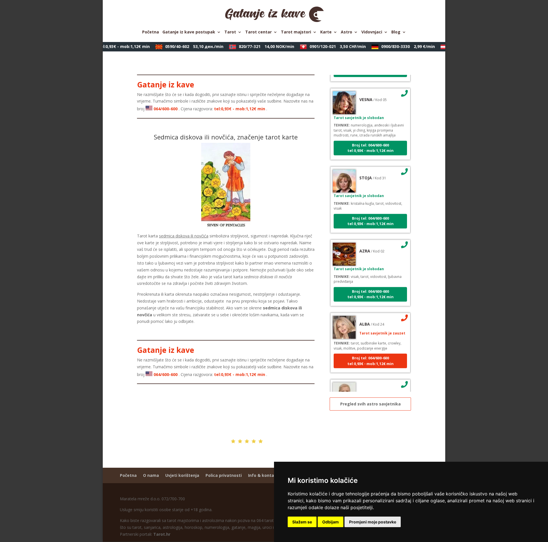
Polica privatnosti (224, 475)
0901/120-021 (333, 46)
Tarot (230, 32)
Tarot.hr (161, 534)
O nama (151, 475)
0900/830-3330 (403, 46)
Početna (150, 32)
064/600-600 (105, 46)
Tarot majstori (296, 32)
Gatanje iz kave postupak (188, 32)
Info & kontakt (263, 475)
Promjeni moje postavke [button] (372, 521)
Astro (346, 32)
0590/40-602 (190, 46)
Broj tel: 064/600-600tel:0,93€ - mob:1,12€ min (370, 142)
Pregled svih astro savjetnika (370, 404)
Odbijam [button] (330, 521)
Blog (395, 32)
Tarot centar (258, 32)
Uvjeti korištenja (182, 475)
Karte (326, 32)
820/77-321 (262, 46)
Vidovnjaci (371, 32)
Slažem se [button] (302, 521)
